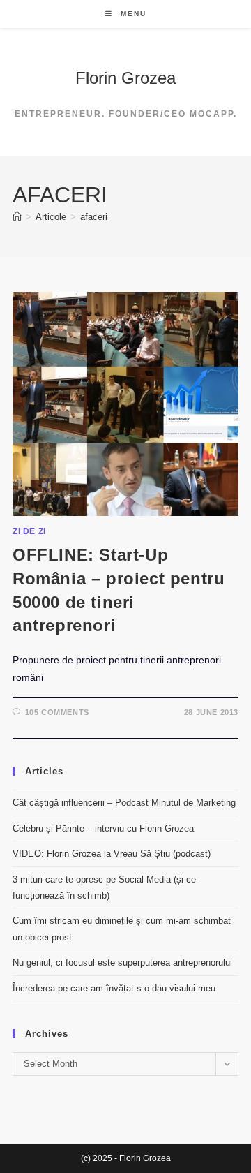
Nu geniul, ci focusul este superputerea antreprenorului (122, 962)
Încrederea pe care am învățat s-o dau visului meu (114, 988)
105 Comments (57, 712)
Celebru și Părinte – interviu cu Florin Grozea (103, 828)
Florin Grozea (125, 77)
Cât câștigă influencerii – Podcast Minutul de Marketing (124, 802)
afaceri (93, 217)
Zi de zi (29, 531)
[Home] (17, 217)
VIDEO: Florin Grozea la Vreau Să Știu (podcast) (112, 853)
